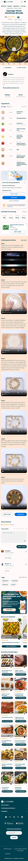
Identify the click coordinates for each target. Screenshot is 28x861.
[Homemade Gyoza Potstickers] (7, 666)
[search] (22, 2)
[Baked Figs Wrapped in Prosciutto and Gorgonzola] (21, 782)
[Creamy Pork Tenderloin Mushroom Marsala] (7, 782)
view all (24, 616)
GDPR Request (8, 849)
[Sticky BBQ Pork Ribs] (7, 712)
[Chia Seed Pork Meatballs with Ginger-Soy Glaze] (21, 689)
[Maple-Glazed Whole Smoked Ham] (21, 666)
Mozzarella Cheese (20, 137)
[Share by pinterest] (9, 64)
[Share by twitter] (20, 64)
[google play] (9, 823)
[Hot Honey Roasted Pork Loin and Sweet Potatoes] (21, 736)
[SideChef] (7, 802)
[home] (8, 2)
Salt (18, 149)
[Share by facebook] (14, 64)
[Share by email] (25, 64)
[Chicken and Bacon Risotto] (7, 759)
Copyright (7, 854)
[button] (2, 2)
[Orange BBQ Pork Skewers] (7, 736)
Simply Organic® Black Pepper (21, 156)
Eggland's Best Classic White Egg (21, 163)
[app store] (19, 823)
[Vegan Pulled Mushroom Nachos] (11, 634)
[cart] (25, 2)
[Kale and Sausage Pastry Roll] (21, 759)
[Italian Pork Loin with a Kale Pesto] (21, 712)
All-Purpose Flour (21, 118)
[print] (3, 64)
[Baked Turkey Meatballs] (7, 689)
